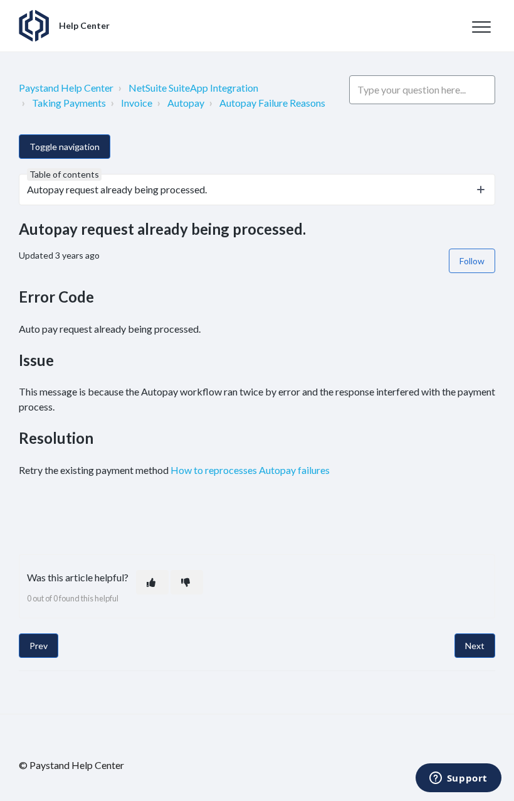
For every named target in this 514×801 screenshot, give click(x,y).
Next (475, 645)
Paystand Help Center (66, 88)
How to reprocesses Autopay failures (250, 470)
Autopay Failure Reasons (272, 103)
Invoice (136, 103)
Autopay (185, 103)
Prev (38, 645)
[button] (481, 27)
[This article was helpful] (152, 582)
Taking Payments (69, 103)
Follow (472, 260)
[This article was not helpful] (186, 582)
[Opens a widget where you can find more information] (458, 779)
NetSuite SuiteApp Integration (193, 88)
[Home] (34, 25)
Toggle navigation (64, 146)
